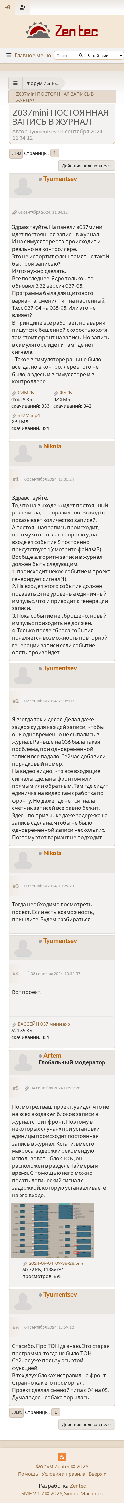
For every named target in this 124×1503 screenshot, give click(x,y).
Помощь (28, 1474)
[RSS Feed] (62, 1457)
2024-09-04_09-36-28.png (55, 1263)
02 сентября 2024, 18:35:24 (49, 479)
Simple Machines (83, 1493)
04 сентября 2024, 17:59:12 (49, 1327)
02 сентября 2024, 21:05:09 (49, 701)
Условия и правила (63, 1474)
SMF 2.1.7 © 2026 (41, 1493)
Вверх (16, 1412)
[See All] (15, 83)
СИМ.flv (25, 392)
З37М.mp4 (28, 415)
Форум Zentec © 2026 (62, 1466)
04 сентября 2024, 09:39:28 (55, 1088)
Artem (52, 1055)
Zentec (78, 1485)
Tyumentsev (60, 178)
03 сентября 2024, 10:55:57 (55, 973)
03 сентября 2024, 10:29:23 (49, 886)
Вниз (16, 153)
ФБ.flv (65, 392)
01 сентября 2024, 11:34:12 (43, 212)
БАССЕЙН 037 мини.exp (43, 1024)
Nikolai (53, 446)
